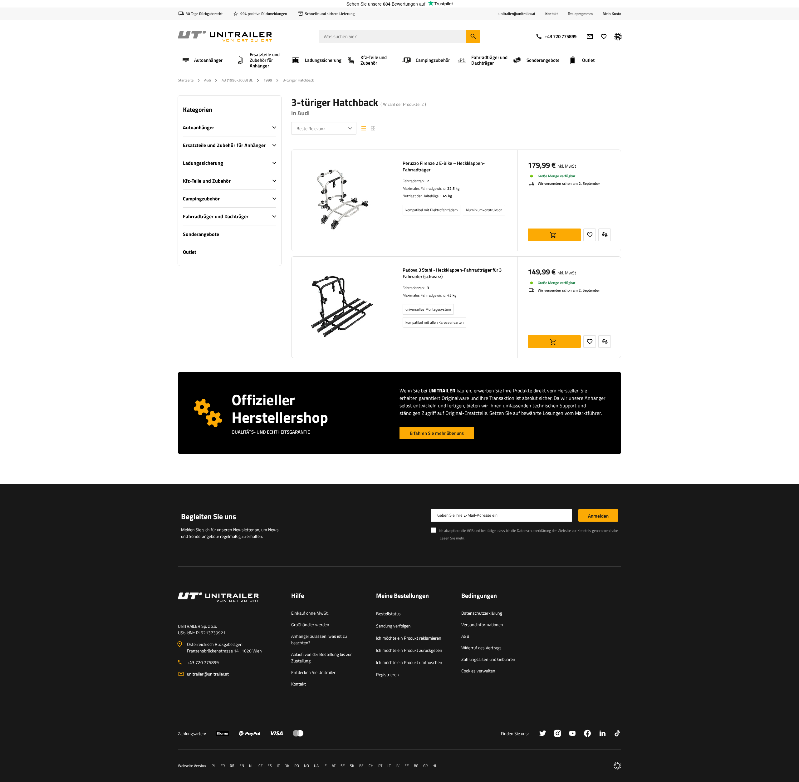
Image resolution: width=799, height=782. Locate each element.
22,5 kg (453, 188)
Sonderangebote (201, 234)
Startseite (186, 80)
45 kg (447, 196)
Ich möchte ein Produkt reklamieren (408, 638)
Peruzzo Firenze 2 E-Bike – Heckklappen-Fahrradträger (444, 166)
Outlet (189, 252)
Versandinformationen (482, 624)
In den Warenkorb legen (554, 235)
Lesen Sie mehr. (452, 538)
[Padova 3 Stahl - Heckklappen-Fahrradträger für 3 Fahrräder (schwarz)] (342, 307)
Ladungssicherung (203, 163)
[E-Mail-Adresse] (589, 36)
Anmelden (598, 515)
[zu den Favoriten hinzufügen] (590, 235)
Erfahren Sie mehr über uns (437, 433)
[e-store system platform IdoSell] (617, 766)
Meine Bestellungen (402, 596)
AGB (465, 636)
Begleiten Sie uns (208, 516)
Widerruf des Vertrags (481, 647)
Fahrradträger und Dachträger (215, 216)
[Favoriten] (603, 36)
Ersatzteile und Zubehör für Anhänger (224, 145)
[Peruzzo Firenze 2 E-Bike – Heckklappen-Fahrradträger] (342, 200)
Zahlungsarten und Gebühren (488, 659)
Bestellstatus (388, 613)
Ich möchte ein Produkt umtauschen (409, 662)
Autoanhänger (198, 127)
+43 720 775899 (560, 36)
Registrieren (387, 674)
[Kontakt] (229, 605)
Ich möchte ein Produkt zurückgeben (409, 650)
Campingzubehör (201, 198)
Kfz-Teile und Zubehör (207, 180)
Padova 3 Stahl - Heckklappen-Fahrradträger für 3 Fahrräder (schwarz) (452, 273)
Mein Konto (612, 13)
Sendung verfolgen (393, 625)
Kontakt (551, 14)
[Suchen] (473, 36)
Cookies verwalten (478, 670)
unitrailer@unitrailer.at (208, 674)
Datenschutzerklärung (481, 613)
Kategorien (197, 110)
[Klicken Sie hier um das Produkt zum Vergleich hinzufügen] (604, 235)
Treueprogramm (580, 14)
